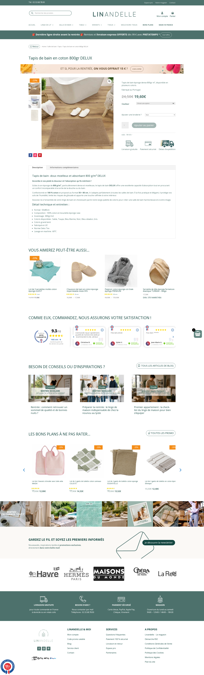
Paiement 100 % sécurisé (117, 639)
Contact (172, 3)
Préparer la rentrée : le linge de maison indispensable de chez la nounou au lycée (100, 410)
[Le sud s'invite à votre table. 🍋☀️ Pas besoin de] (115, 514)
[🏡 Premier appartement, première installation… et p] (140, 514)
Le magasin (161, 634)
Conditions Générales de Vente (158, 643)
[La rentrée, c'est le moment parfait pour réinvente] (13, 514)
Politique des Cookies (154, 652)
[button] (109, 81)
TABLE (81, 25)
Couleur (125, 104)
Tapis (60, 46)
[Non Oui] (160, 114)
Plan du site (150, 661)
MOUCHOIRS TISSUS (129, 25)
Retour (35, 46)
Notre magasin (161, 3)
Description (37, 167)
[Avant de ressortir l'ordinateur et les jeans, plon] (89, 514)
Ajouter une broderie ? (132, 114)
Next (173, 573)
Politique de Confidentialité (157, 648)
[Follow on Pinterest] (40, 155)
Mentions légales (152, 657)
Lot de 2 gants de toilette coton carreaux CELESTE (44, 482)
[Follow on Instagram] (35, 155)
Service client (73, 648)
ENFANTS (96, 25)
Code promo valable (76, 639)
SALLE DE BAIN (65, 25)
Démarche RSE (151, 639)
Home (44, 46)
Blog (69, 643)
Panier (173, 16)
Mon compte (162, 16)
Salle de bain (52, 46)
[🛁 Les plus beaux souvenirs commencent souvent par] (38, 514)
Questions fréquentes (115, 634)
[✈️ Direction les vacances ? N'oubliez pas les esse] (165, 514)
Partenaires (111, 652)
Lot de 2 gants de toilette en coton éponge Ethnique (120, 482)
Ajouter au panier (144, 125)
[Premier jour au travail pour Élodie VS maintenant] (191, 514)
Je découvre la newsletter (159, 542)
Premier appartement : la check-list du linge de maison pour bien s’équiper (152, 410)
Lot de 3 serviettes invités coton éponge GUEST (156, 482)
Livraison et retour (114, 643)
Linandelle (149, 634)
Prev (31, 573)
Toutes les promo (162, 433)
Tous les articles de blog (157, 365)
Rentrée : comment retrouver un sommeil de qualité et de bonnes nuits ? (49, 410)
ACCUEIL (32, 25)
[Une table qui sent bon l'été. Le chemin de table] (63, 514)
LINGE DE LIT (46, 25)
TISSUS (110, 25)
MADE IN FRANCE (166, 25)
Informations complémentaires (64, 167)
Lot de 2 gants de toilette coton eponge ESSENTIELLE (81, 482)
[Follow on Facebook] (30, 155)
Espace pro (148, 3)
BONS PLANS (148, 25)
